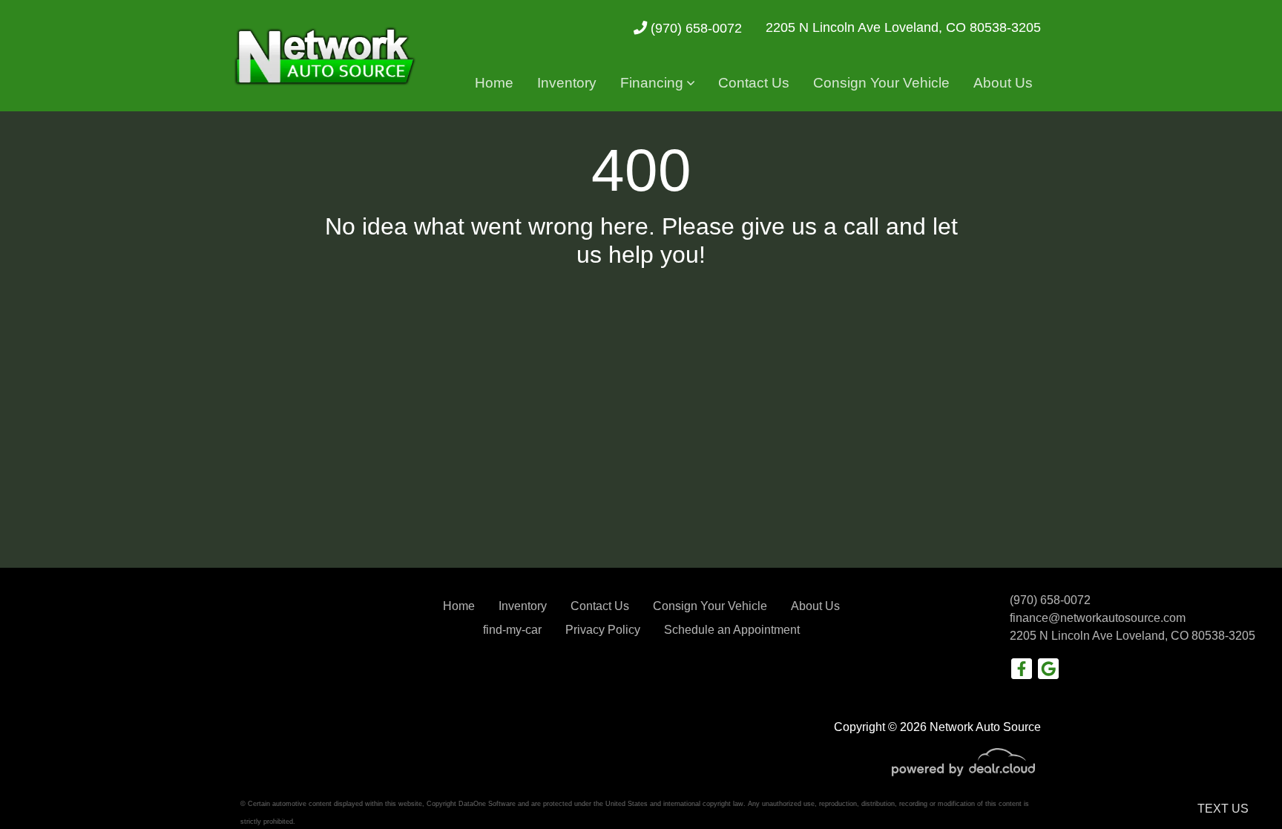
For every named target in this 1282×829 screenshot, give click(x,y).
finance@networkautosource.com (1098, 618)
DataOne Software (487, 803)
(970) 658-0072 (694, 28)
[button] (657, 83)
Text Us (1223, 808)
